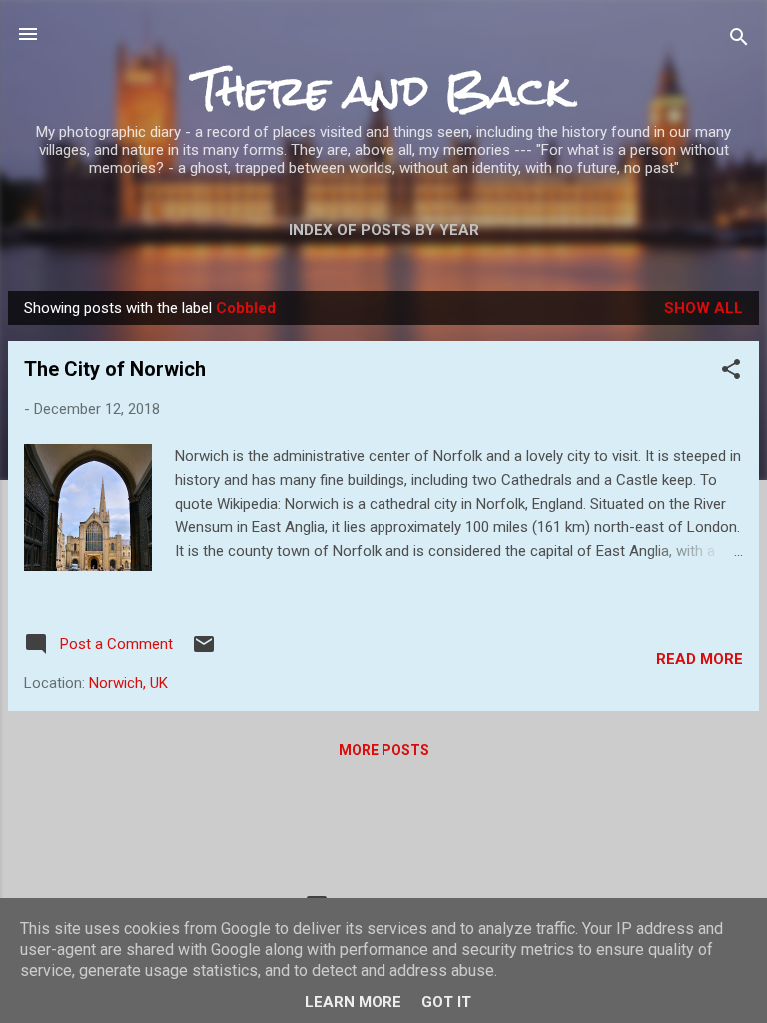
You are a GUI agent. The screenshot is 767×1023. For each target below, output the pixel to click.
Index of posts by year (384, 230)
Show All (703, 308)
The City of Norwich (115, 369)
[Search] (739, 40)
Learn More (353, 1002)
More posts (384, 750)
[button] (731, 372)
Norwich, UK (128, 683)
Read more (699, 659)
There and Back (383, 90)
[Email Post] (204, 651)
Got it (446, 1002)
